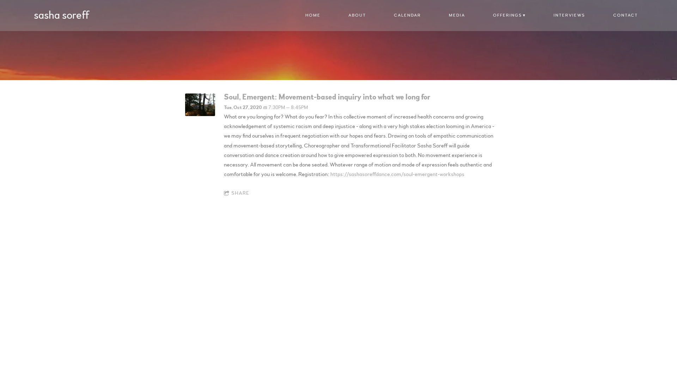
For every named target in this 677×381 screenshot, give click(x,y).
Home (313, 15)
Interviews (569, 15)
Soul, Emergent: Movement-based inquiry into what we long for (327, 97)
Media (457, 15)
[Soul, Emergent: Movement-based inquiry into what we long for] (200, 114)
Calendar (407, 15)
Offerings (507, 15)
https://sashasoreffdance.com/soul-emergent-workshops (397, 174)
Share (240, 193)
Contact (625, 15)
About (357, 15)
